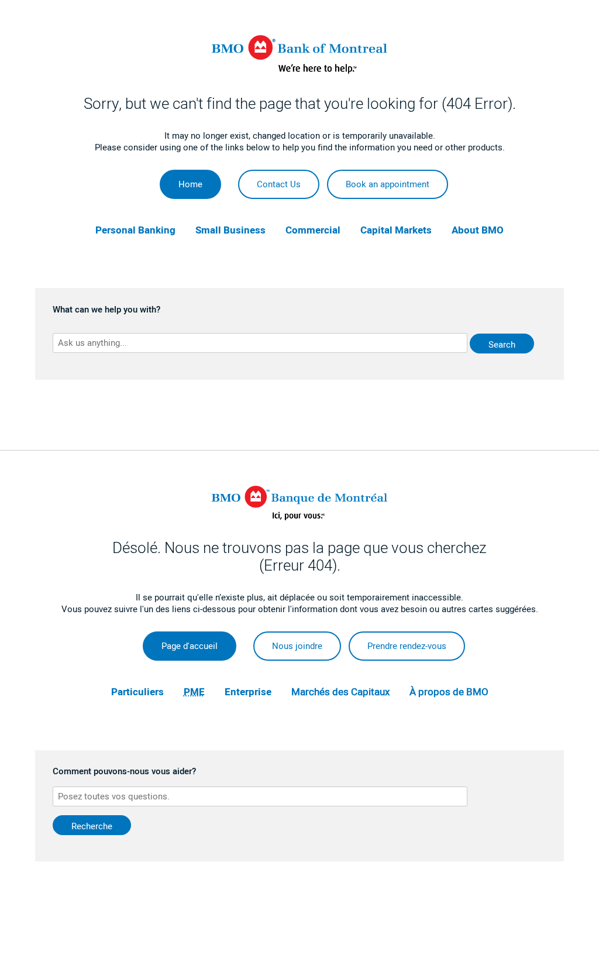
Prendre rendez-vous (406, 646)
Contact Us (279, 184)
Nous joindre (297, 646)
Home (190, 184)
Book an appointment (387, 184)
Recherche (91, 826)
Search (501, 344)
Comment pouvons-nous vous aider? (124, 772)
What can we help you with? (106, 310)
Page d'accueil (189, 646)
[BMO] (299, 70)
